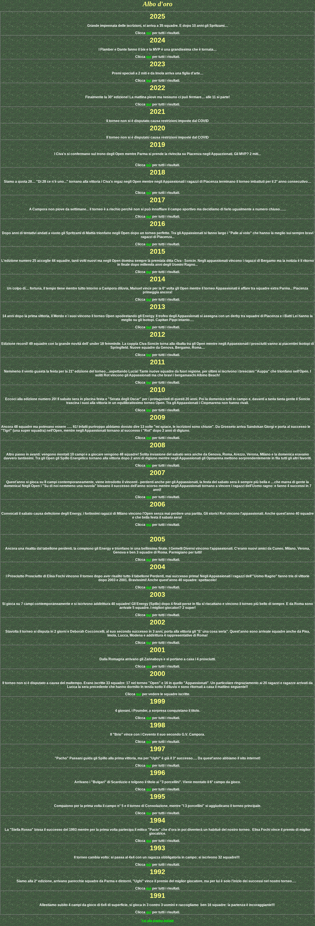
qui (148, 33)
